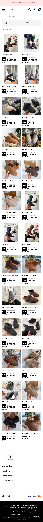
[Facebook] (3, 496)
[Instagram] (8, 496)
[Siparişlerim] (34, 9)
